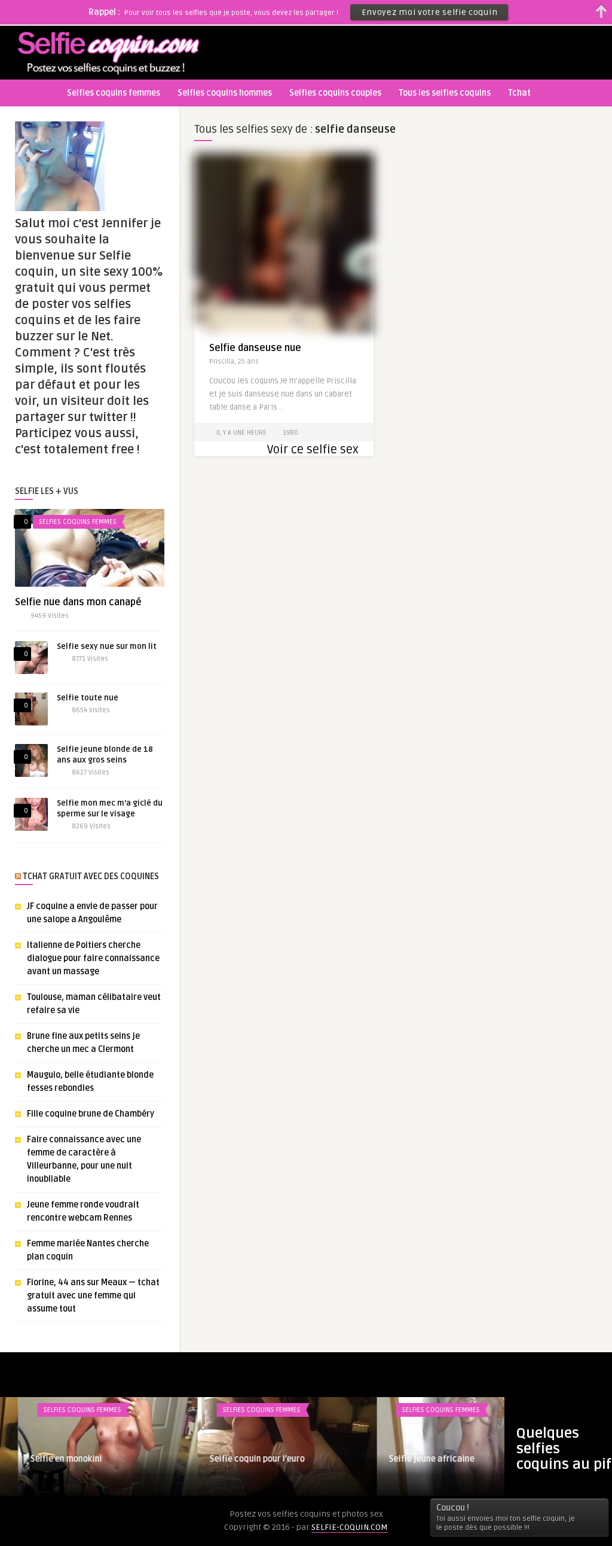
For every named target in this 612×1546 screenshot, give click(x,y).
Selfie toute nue (87, 698)
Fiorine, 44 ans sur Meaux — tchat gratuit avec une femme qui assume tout (93, 1295)
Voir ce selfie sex (313, 450)
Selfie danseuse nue (255, 348)
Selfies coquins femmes (113, 93)
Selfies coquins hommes (225, 93)
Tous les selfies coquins (445, 93)
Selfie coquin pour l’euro (238, 1459)
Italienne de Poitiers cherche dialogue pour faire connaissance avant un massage (93, 958)
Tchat (519, 93)
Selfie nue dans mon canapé (78, 602)
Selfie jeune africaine (413, 1459)
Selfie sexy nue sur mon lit (107, 646)
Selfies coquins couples (335, 93)
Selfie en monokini (48, 1459)
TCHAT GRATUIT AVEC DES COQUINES (91, 876)
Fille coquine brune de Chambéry (90, 1114)
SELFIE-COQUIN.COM (349, 1527)
